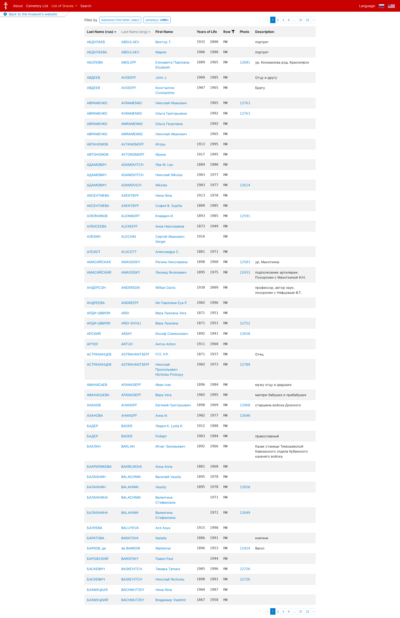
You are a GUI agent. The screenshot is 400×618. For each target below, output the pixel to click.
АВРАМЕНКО (97, 103)
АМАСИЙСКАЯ (99, 262)
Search (85, 6)
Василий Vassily (168, 477)
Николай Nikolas (168, 175)
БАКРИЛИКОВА (99, 466)
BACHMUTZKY (132, 590)
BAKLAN (128, 446)
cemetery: (157, 20)
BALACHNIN (131, 477)
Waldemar (163, 548)
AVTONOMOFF (132, 154)
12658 (245, 334)
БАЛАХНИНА (97, 497)
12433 (245, 272)
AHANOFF (129, 405)
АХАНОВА (95, 415)
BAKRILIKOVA (131, 466)
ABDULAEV (130, 42)
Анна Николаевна (169, 226)
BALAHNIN (129, 487)
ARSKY (126, 334)
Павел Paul (164, 559)
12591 (245, 216)
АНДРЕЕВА (96, 303)
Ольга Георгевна (169, 124)
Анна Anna (163, 466)
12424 (245, 548)
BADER (126, 426)
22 (307, 20)
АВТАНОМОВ (97, 144)
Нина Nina (163, 195)
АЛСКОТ (93, 252)
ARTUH (127, 344)
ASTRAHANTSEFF (135, 354)
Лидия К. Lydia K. (169, 426)
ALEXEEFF (129, 226)
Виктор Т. (163, 42)
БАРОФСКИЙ (97, 559)
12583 (245, 262)
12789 (245, 365)
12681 (245, 62)
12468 (245, 405)
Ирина (160, 154)
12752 (245, 323)
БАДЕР (92, 426)
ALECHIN (128, 236)
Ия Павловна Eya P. (171, 303)
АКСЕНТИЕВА (98, 195)
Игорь (160, 144)
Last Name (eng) (134, 32)
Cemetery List (37, 6)
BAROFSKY (130, 559)
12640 (245, 416)
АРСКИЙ (94, 334)
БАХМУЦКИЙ (97, 600)
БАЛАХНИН (96, 477)
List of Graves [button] (63, 6)
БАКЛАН (94, 446)
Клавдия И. (164, 216)
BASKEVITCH (131, 569)
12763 (245, 103)
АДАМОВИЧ (96, 165)
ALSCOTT (129, 252)
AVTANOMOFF (132, 144)
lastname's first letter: (120, 20)
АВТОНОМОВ (97, 154)
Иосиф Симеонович (171, 334)
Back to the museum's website (32, 14)
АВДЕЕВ (93, 77)
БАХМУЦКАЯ (97, 590)
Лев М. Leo (164, 165)
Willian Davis (165, 287)
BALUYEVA (130, 528)
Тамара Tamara (167, 569)
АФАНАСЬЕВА (98, 395)
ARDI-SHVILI (131, 323)
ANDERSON (130, 287)
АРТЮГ (93, 344)
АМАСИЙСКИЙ (99, 272)
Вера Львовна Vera (170, 313)
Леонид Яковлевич (170, 272)
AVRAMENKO (131, 103)
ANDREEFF (130, 303)
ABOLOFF (128, 62)
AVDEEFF (128, 77)
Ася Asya (162, 528)
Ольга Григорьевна (171, 113)
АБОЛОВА (95, 62)
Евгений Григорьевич (173, 405)
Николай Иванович (171, 103)
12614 (245, 185)
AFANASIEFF (131, 385)
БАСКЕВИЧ (96, 569)
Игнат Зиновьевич (170, 446)
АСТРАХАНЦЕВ (99, 354)
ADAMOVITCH (132, 165)
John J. (161, 77)
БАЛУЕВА (94, 528)
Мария (160, 52)
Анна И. (161, 415)
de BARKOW (130, 548)
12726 (245, 569)
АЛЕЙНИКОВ (97, 216)
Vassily (160, 487)
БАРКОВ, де (96, 548)
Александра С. (167, 252)
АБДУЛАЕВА (97, 52)
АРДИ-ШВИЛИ (98, 313)
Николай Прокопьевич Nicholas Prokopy (169, 369)
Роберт (161, 436)
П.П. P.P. (162, 354)
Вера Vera (163, 395)
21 (300, 20)
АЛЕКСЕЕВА (96, 226)
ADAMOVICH (131, 185)
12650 (245, 487)
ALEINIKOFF (130, 216)
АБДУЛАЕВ (96, 42)
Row (227, 32)
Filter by (90, 20)
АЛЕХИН (94, 236)
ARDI (125, 313)
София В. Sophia (168, 206)
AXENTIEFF (130, 195)
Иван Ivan (163, 385)
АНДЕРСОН (96, 287)
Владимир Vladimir (170, 600)
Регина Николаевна (171, 262)
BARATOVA (130, 538)
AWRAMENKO (132, 124)
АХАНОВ (94, 405)
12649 (245, 513)
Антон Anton (165, 344)
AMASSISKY (130, 262)
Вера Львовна (166, 323)
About (18, 6)
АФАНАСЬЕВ (97, 385)
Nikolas (161, 185)
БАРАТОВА (95, 538)
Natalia (160, 538)
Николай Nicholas (169, 579)
